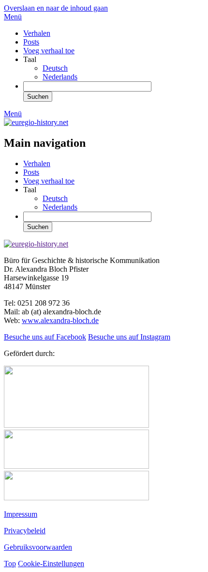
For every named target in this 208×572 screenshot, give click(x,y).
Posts (31, 42)
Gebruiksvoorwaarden (38, 547)
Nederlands (60, 77)
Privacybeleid (24, 530)
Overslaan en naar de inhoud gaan (56, 8)
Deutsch (55, 68)
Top (10, 563)
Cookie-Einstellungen (51, 563)
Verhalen (36, 33)
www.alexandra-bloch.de (60, 320)
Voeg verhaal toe (48, 50)
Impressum (20, 514)
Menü (13, 17)
